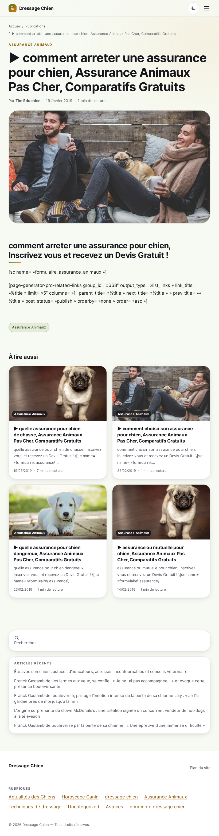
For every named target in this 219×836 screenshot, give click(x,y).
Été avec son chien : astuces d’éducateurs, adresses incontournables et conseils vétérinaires (102, 671)
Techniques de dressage (35, 806)
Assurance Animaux (31, 45)
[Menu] (207, 8)
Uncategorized (83, 806)
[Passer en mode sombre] (193, 8)
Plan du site (200, 767)
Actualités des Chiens (32, 797)
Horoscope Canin (80, 797)
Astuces (114, 806)
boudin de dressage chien (158, 806)
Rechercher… (26, 642)
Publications (35, 26)
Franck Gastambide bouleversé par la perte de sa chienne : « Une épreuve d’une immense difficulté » (109, 725)
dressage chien (121, 797)
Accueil (15, 26)
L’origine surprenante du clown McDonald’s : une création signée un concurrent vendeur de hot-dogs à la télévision (109, 713)
